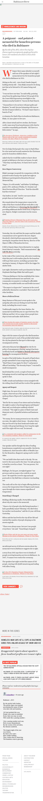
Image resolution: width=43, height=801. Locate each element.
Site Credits (27, 771)
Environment (7, 782)
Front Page (6, 756)
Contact (27, 760)
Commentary (6, 647)
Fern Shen (19, 31)
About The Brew (29, 756)
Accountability (7, 767)
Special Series (7, 758)
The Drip (5, 760)
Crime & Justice (7, 775)
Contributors (29, 758)
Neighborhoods (7, 31)
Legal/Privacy (29, 764)
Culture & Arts (7, 777)
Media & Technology (9, 784)
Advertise (27, 762)
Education (6, 779)
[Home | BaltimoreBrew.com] (21, 2)
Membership (28, 766)
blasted (23, 347)
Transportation (8, 792)
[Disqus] (21, 716)
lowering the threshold (28, 207)
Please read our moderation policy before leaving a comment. (20, 687)
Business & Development (7, 770)
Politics (5, 765)
